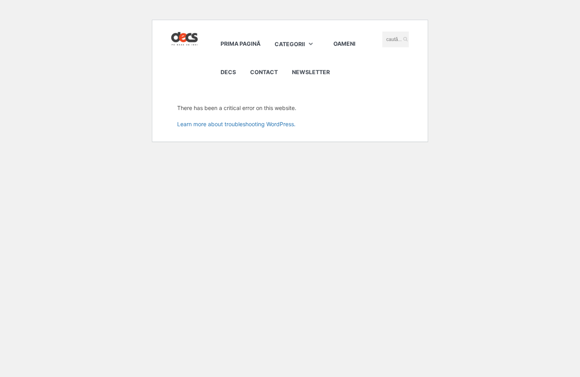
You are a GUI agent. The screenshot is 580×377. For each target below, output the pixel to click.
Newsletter (311, 72)
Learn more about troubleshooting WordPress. (236, 124)
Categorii (290, 44)
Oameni (344, 43)
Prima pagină (240, 43)
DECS (228, 72)
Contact (264, 72)
